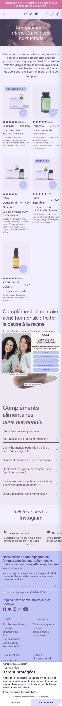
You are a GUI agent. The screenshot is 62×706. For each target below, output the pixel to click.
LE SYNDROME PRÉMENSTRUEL (45, 365)
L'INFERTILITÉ (45, 370)
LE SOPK (45, 352)
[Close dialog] (57, 334)
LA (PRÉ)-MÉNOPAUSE (46, 361)
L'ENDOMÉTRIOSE (46, 357)
